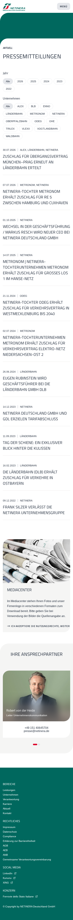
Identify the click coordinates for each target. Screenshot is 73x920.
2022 (9, 88)
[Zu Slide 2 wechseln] (39, 744)
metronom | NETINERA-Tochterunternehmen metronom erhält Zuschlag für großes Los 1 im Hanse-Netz (35, 270)
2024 (46, 81)
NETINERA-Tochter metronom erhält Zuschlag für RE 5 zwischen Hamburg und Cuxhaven (35, 197)
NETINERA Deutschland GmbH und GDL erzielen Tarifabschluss (35, 416)
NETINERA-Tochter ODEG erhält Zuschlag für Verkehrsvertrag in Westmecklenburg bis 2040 (36, 308)
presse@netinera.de (36, 731)
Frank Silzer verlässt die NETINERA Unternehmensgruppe (34, 510)
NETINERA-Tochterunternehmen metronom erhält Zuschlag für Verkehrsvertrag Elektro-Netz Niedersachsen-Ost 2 (34, 345)
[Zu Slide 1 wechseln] (35, 744)
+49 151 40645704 (36, 727)
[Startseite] (14, 6)
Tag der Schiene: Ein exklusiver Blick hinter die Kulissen (32, 445)
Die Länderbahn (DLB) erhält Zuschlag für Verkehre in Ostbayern (30, 477)
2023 (59, 81)
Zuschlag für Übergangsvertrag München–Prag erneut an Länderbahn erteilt (35, 162)
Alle (8, 81)
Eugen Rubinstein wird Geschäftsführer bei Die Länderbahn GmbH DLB (26, 384)
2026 (20, 81)
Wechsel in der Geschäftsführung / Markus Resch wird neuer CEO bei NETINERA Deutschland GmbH (36, 232)
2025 (33, 81)
